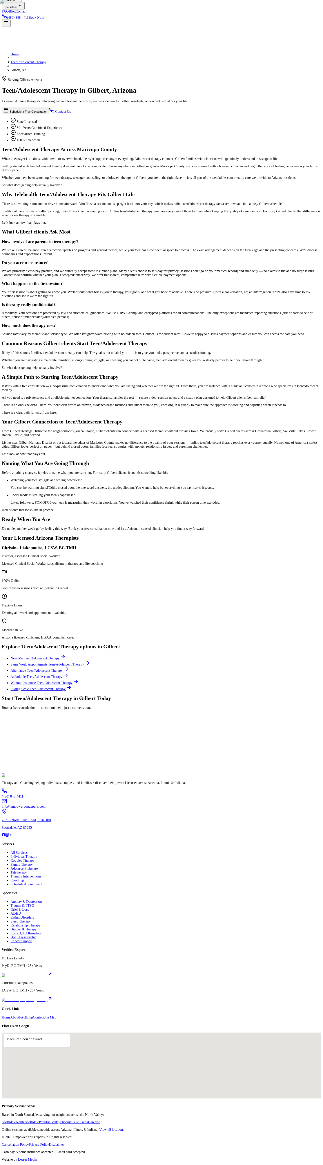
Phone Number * (13, 740)
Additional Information (18, 760)
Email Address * (13, 735)
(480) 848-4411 (41, 772)
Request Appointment (17, 764)
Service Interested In (16, 744)
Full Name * (10, 731)
